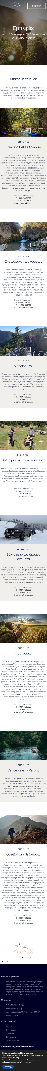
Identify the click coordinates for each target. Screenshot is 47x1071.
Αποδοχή (8, 1067)
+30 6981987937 (24, 302)
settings (28, 1062)
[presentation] (28, 130)
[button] (36, 6)
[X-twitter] (8, 962)
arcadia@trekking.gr (24, 203)
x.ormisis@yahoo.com (24, 307)
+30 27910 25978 (24, 200)
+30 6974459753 (24, 198)
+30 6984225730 (24, 305)
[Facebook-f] (2, 962)
